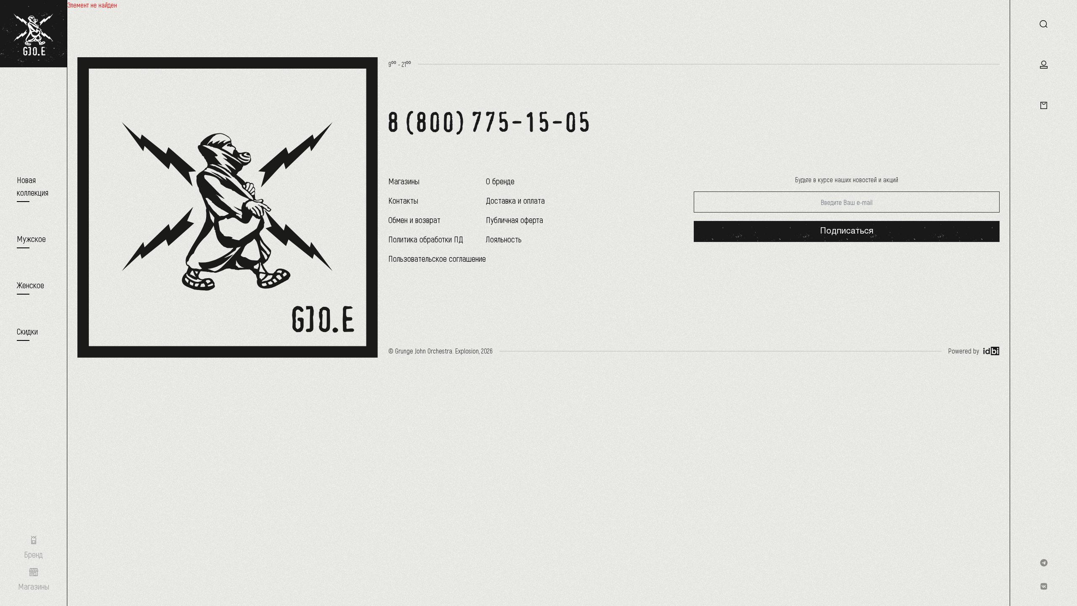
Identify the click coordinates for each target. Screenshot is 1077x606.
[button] (31, 238)
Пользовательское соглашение (437, 258)
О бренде (500, 181)
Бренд (33, 554)
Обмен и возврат (414, 220)
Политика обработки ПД (425, 239)
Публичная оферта (514, 220)
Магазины (403, 181)
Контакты (403, 200)
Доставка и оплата (515, 200)
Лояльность (504, 239)
